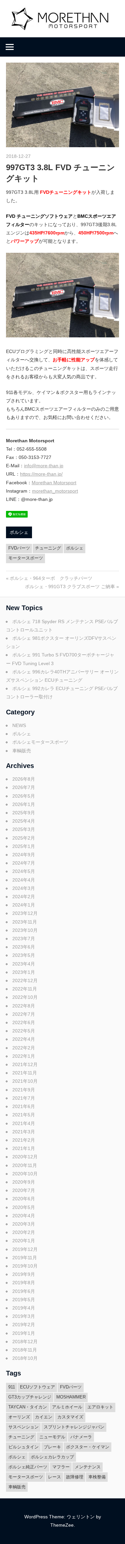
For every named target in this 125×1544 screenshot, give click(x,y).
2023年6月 (23, 947)
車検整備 (97, 1476)
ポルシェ (19, 532)
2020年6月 (23, 1198)
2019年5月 (23, 1299)
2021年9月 (23, 1089)
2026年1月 (23, 804)
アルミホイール (67, 1406)
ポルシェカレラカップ (52, 1456)
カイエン (43, 1416)
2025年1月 (23, 846)
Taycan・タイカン (27, 1406)
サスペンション (23, 1426)
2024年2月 (23, 896)
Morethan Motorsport (54, 482)
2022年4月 (23, 1039)
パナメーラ (81, 1436)
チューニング (48, 548)
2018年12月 (25, 1341)
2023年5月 (23, 955)
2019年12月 (25, 1249)
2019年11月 (24, 1257)
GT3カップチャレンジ (29, 1396)
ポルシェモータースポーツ (40, 742)
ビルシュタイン (23, 1446)
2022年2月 (23, 1047)
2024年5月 (23, 871)
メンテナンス (88, 1466)
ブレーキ (52, 1446)
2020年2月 (23, 1232)
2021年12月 (25, 1064)
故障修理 (74, 1476)
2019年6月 (23, 1291)
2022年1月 (23, 1056)
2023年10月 (25, 930)
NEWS (19, 725)
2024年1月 (23, 905)
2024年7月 (23, 863)
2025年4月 (23, 821)
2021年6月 (23, 1106)
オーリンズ (19, 1416)
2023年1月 (23, 972)
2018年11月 (24, 1349)
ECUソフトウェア (37, 1386)
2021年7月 (23, 1098)
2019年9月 (23, 1274)
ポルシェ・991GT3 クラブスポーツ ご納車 (70, 586)
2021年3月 (23, 1131)
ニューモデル (52, 1436)
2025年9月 (23, 812)
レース (54, 1476)
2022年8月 (23, 1005)
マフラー (61, 1466)
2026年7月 (23, 787)
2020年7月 (23, 1190)
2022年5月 (23, 1030)
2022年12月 (25, 980)
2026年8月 (23, 779)
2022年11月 (24, 988)
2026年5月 (23, 796)
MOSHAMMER (71, 1396)
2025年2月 (23, 838)
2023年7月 (23, 938)
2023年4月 (23, 963)
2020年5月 (23, 1207)
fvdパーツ (19, 548)
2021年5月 (23, 1114)
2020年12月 (25, 1156)
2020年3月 (23, 1224)
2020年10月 (25, 1173)
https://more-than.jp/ (41, 474)
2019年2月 (23, 1324)
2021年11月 (24, 1072)
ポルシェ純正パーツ (27, 1466)
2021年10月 (25, 1081)
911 (11, 1386)
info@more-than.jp (43, 465)
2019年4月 (23, 1308)
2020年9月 (23, 1182)
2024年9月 (23, 854)
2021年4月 (23, 1123)
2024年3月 (23, 888)
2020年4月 (23, 1215)
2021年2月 (23, 1140)
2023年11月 (24, 922)
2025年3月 (23, 829)
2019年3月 (23, 1316)
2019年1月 (23, 1333)
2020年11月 (24, 1165)
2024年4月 (23, 880)
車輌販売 (21, 750)
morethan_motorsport (55, 491)
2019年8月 (23, 1282)
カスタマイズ (70, 1416)
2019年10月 (25, 1266)
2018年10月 (25, 1358)
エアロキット (100, 1406)
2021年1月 (23, 1148)
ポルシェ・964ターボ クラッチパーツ (50, 578)
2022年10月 (25, 997)
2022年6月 (23, 1022)
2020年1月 (23, 1240)
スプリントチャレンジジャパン (74, 1426)
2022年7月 (23, 1014)
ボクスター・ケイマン (87, 1446)
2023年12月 (25, 913)
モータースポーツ (25, 558)
